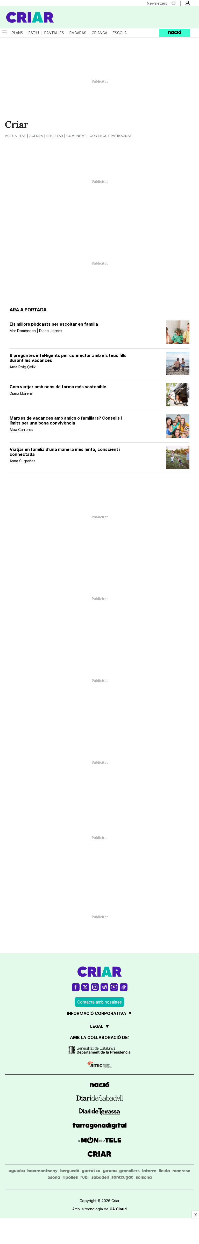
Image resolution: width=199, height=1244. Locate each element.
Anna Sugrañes (22, 461)
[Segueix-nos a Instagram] (95, 987)
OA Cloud (118, 1209)
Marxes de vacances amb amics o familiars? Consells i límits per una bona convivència (66, 421)
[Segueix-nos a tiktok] (123, 987)
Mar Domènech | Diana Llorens (36, 330)
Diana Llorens (21, 393)
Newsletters (157, 3)
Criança (99, 33)
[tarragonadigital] (100, 1127)
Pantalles (54, 33)
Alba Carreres (21, 429)
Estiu (34, 33)
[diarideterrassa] (99, 1112)
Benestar (54, 136)
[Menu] (4, 32)
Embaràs (77, 33)
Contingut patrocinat (111, 136)
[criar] (99, 1154)
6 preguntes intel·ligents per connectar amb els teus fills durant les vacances (68, 358)
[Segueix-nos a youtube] (114, 987)
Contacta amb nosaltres (99, 1002)
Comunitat (76, 136)
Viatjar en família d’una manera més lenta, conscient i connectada (65, 452)
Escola (120, 33)
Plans (17, 33)
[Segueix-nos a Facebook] (76, 987)
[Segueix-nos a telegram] (104, 987)
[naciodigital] (99, 1085)
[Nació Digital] (26, 12)
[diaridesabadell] (99, 1098)
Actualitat (15, 136)
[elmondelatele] (99, 1141)
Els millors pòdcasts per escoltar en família (54, 324)
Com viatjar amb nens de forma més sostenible (58, 386)
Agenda (36, 136)
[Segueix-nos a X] (85, 987)
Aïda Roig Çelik (23, 367)
